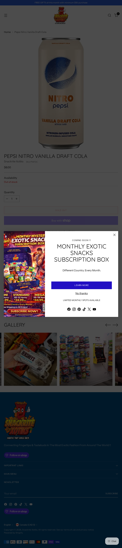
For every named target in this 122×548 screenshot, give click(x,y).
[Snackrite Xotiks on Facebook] (69, 309)
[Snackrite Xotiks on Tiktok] (84, 309)
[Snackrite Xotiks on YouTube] (94, 309)
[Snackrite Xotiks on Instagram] (74, 309)
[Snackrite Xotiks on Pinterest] (79, 309)
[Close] (114, 234)
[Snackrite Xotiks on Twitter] (89, 309)
